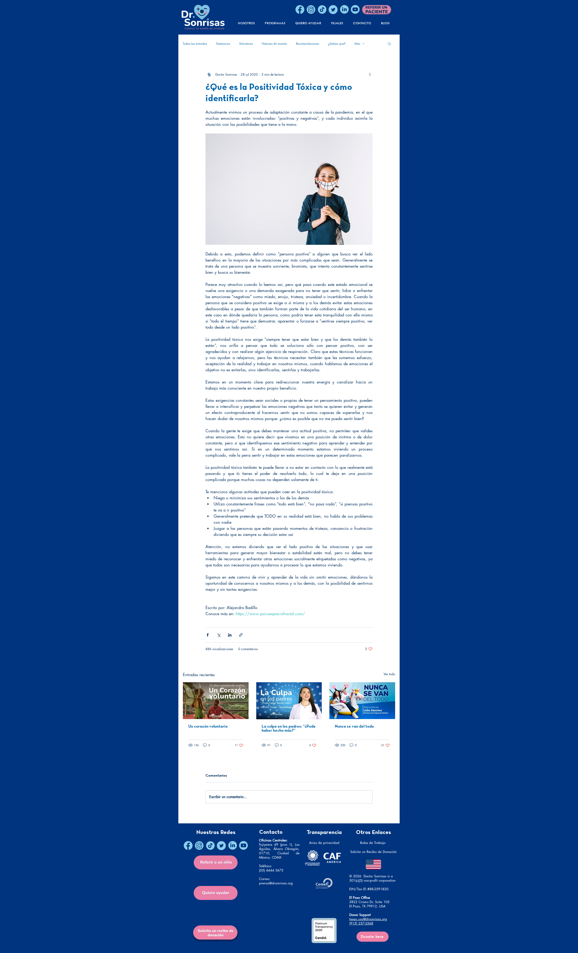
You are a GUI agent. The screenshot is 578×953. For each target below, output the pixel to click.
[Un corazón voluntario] (216, 700)
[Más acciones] (370, 74)
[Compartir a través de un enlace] (241, 635)
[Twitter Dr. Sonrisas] (333, 9)
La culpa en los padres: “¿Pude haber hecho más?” (289, 729)
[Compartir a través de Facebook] (207, 635)
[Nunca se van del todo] (362, 700)
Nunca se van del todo (354, 727)
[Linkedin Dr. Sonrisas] (344, 9)
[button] (389, 43)
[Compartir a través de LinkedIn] (230, 635)
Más (357, 43)
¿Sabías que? (336, 43)
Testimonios (223, 43)
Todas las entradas (195, 43)
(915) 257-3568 (361, 923)
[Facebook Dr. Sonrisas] (300, 9)
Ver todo (389, 674)
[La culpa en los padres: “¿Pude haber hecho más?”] (289, 700)
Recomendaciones (307, 43)
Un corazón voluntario (208, 727)
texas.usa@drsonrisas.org (368, 919)
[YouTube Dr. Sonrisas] (355, 9)
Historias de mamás (274, 43)
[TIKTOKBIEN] (322, 9)
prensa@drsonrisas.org (276, 883)
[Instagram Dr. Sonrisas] (311, 9)
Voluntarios (246, 43)
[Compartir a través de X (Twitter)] (219, 635)
